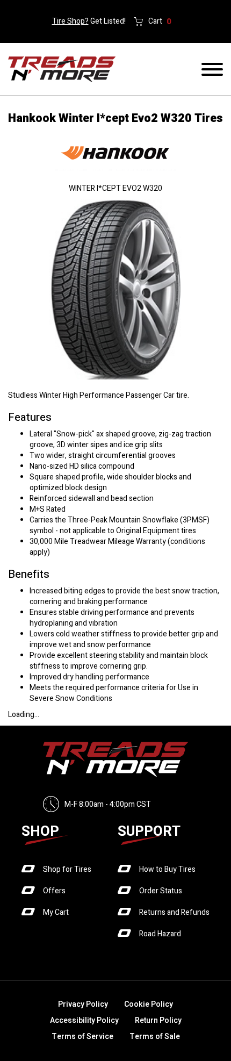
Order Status (160, 891)
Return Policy (158, 1020)
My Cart (56, 912)
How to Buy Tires (167, 869)
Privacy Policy (83, 1004)
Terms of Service (82, 1036)
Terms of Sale (154, 1036)
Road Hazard (160, 934)
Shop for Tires (67, 869)
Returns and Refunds (174, 912)
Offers (54, 891)
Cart (159, 21)
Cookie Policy (148, 1004)
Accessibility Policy (84, 1020)
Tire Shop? (70, 21)
